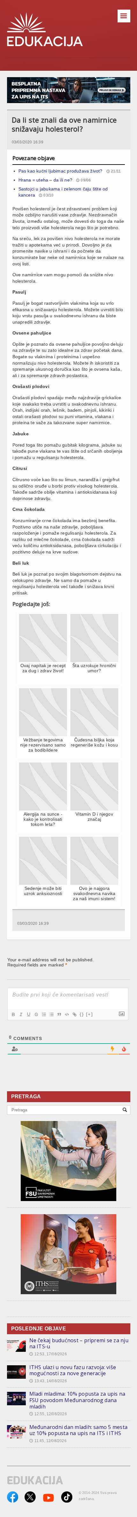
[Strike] (36, 1014)
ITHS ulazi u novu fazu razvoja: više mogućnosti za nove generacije (72, 1370)
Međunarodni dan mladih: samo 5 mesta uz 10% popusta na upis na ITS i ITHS (78, 1430)
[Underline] (28, 1014)
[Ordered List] (43, 1014)
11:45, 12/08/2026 (48, 1441)
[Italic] (21, 1014)
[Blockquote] (59, 1014)
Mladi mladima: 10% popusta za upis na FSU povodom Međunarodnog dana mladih (77, 1400)
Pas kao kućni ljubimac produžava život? (60, 170)
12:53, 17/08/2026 (48, 1354)
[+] (89, 1014)
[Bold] (13, 1014)
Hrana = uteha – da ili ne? (45, 179)
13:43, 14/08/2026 (48, 1381)
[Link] (74, 1014)
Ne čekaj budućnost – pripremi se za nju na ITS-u (78, 1343)
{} (82, 1014)
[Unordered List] (51, 1014)
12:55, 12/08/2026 (48, 1414)
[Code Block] (66, 1014)
